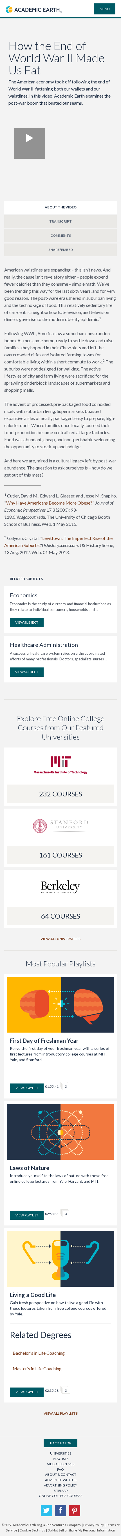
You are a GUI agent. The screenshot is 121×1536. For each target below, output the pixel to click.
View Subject (26, 622)
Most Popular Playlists (60, 963)
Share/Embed (60, 249)
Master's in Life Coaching (37, 1368)
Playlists (60, 1459)
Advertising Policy (60, 1485)
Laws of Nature (29, 1167)
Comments (60, 235)
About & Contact (60, 1474)
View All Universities (60, 939)
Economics (23, 595)
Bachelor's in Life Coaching (39, 1353)
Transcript (60, 221)
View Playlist (26, 1088)
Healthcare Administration (44, 644)
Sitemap (61, 1490)
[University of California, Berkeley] (60, 890)
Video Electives (60, 1464)
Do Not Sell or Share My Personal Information (81, 1530)
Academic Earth (33, 16)
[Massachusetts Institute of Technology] (60, 767)
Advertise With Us (60, 1480)
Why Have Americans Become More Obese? (49, 502)
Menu (105, 9)
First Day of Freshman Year (44, 1040)
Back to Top (60, 1443)
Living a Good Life (33, 1294)
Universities (60, 1453)
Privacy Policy (93, 1525)
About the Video (61, 207)
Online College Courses (60, 1496)
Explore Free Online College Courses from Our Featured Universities (60, 727)
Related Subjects (26, 579)
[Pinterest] (74, 1510)
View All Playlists (61, 1413)
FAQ (60, 1469)
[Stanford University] (60, 828)
